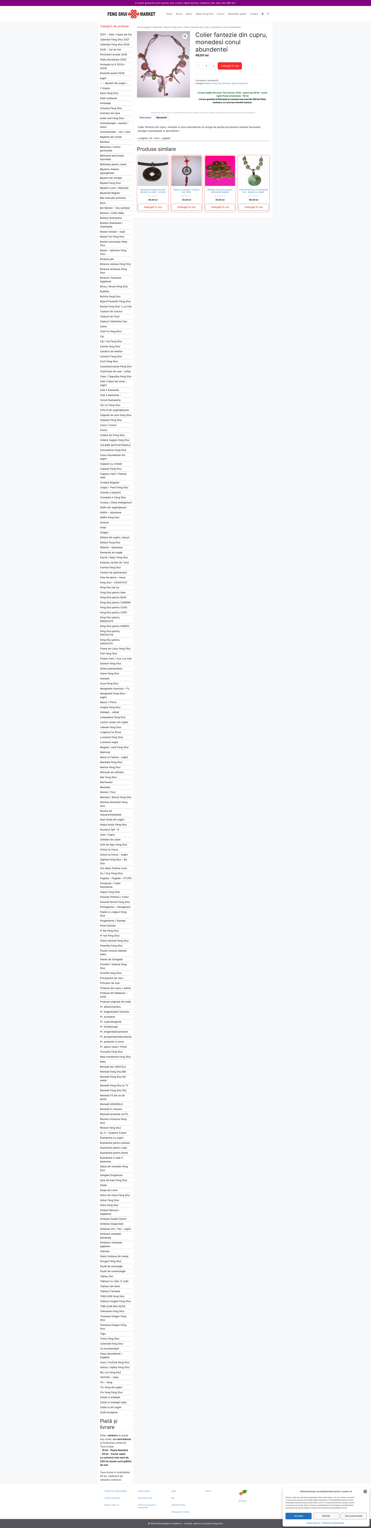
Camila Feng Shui (110, 346)
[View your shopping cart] (262, 14)
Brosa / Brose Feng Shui (114, 286)
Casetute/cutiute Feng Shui (116, 366)
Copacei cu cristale (111, 463)
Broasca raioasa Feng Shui (115, 264)
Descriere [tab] (145, 117)
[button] (365, 1491)
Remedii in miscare (111, 1109)
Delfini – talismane (110, 512)
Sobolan (105, 1251)
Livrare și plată (144, 1491)
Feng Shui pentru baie (113, 592)
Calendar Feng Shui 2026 (115, 44)
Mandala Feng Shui (111, 762)
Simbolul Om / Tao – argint (115, 1228)
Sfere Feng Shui (109, 1205)
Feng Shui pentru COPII (113, 612)
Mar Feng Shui (108, 777)
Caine (103, 326)
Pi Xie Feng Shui (109, 930)
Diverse (104, 522)
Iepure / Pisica (108, 702)
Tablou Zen (106, 1276)
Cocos (103, 430)
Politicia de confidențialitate (115, 1491)
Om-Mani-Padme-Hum (113, 868)
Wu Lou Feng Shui (110, 1372)
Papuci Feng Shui (110, 892)
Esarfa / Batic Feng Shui (114, 557)
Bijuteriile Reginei (110, 193)
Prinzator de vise (110, 983)
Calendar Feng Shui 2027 (114, 39)
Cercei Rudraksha (110, 400)
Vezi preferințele (353, 1516)
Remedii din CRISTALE (113, 1066)
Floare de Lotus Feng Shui (115, 648)
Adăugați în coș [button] (153, 207)
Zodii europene (109, 1412)
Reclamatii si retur (145, 1498)
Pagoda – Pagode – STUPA (116, 878)
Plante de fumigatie (111, 959)
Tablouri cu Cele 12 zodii (114, 1281)
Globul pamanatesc (111, 668)
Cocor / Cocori (108, 425)
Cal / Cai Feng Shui (111, 341)
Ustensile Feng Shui (111, 1343)
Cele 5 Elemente (109, 390)
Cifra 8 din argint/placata (114, 410)
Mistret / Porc (108, 792)
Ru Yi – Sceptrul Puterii (113, 1132)
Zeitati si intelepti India (113, 1402)
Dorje (103, 527)
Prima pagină (144, 27)
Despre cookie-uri (111, 1505)
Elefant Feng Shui (110, 542)
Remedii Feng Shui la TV (114, 1085)
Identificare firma (178, 1505)
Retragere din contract (181, 1512)
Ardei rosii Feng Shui (112, 118)
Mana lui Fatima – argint (114, 757)
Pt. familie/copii (109, 1026)
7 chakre (105, 88)
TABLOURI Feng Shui (112, 1296)
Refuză (326, 1516)
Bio (173, 1498)
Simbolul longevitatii (111, 1223)
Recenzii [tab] (161, 117)
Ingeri (103, 78)
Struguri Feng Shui (110, 1261)
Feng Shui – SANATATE (113, 582)
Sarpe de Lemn (109, 1190)
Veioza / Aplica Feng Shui (114, 1367)
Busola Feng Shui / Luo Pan (116, 306)
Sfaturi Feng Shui (204, 13)
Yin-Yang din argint (111, 1387)
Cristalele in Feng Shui (113, 497)
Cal (102, 336)
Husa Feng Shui (109, 683)
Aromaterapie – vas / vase (115, 131)
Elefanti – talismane (111, 547)
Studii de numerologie (113, 1271)
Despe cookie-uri (314, 1523)
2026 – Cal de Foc (110, 49)
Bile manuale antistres (113, 197)
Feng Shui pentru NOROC (114, 626)
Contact (254, 13)
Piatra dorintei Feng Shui (114, 940)
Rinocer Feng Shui (110, 1127)
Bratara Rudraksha (111, 217)
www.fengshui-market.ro (169, 1523)
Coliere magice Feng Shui (114, 440)
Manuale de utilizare (112, 772)
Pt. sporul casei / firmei (113, 1046)
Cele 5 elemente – (110, 395)
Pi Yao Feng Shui (109, 935)
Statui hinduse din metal (114, 1256)
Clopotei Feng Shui (111, 420)
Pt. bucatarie (107, 1016)
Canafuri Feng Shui (111, 356)
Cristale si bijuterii (110, 492)
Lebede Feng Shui (110, 727)
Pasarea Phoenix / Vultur (114, 896)
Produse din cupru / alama (115, 988)
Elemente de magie (111, 552)
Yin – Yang (106, 1382)
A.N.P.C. (208, 1491)
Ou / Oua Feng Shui (111, 873)
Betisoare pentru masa (113, 164)
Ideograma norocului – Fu (114, 688)
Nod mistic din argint (112, 819)
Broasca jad (107, 259)
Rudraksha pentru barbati (115, 1142)
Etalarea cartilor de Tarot (114, 562)
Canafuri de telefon (111, 351)
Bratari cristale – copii (112, 231)
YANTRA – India (109, 1377)
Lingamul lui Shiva (110, 732)
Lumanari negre (109, 742)
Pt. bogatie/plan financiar (114, 1011)
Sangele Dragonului (111, 1175)
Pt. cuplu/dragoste (110, 1021)
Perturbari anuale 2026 (113, 54)
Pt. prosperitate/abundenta (116, 1036)
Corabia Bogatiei (109, 482)
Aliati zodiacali (108, 98)
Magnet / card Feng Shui (114, 747)
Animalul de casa (110, 113)
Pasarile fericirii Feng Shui (115, 902)
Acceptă (298, 1516)
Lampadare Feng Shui (113, 717)
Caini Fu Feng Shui (110, 331)
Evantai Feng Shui (110, 567)
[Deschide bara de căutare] (268, 14)
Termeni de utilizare (112, 1498)
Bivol (103, 203)
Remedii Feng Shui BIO (113, 1071)
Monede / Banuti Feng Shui (167, 27)
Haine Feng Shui (109, 673)
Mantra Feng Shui (110, 767)
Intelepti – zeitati (109, 712)
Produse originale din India (115, 1001)
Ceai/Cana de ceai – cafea (115, 371)
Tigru (103, 1333)
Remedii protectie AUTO (114, 1114)
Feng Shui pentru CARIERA (115, 602)
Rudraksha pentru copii (113, 1147)
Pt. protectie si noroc (112, 1041)
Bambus (105, 141)
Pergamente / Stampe (113, 920)
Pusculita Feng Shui (111, 1051)
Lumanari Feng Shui (111, 737)
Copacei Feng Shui (111, 468)
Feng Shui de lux (109, 587)
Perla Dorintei (108, 925)
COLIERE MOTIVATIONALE (115, 445)
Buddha (104, 291)
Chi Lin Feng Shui (110, 405)
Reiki (103, 1061)
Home (169, 13)
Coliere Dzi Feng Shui (112, 435)
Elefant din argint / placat (114, 537)
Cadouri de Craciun (111, 311)
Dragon (104, 532)
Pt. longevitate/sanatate (114, 1031)
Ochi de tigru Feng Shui (113, 844)
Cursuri (220, 13)
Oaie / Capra (107, 834)
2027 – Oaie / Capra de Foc (116, 34)
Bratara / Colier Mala (112, 213)
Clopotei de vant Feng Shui (115, 415)
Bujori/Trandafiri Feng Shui (115, 301)
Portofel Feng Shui (110, 973)
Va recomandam (109, 1348)
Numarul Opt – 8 (109, 829)
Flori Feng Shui (108, 653)
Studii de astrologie (111, 1266)
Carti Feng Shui (109, 361)
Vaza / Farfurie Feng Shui (114, 1362)
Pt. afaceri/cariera (110, 1006)
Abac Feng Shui (109, 93)
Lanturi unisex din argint (114, 722)
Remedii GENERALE (111, 1104)
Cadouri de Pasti (109, 316)
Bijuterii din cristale (111, 177)
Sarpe (103, 1185)
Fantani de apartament (113, 572)
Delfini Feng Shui (109, 517)
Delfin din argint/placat (113, 507)
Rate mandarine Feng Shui (115, 1056)
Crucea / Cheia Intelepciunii (116, 502)
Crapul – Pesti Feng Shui (114, 487)
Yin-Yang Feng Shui (111, 1392)
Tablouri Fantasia (110, 1291)
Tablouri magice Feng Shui (115, 1301)
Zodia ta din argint (110, 1407)
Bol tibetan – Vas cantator (115, 207)
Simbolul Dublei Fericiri (113, 1218)
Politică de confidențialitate (333, 1523)
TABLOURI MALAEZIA (113, 1306)
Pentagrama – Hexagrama (115, 906)
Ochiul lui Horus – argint (114, 854)
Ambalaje (105, 103)
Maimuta (105, 752)
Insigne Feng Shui (110, 707)
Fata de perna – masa (113, 577)
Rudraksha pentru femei (114, 1152)
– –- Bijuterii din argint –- (114, 83)
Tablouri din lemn (110, 1286)
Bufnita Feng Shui (110, 296)
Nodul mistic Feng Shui (113, 824)
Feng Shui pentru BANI (113, 597)
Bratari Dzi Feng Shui (112, 236)
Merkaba (105, 787)
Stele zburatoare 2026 (113, 59)
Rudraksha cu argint (111, 1137)
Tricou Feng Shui (109, 1338)
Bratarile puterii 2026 (112, 73)
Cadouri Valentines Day (113, 321)
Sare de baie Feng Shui (113, 1180)
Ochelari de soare (110, 839)
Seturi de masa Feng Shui (115, 1195)
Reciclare (243, 1501)
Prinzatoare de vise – (112, 978)
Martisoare (106, 782)
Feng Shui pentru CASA (113, 607)
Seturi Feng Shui (109, 1200)
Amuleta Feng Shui (111, 108)
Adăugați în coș (230, 65)
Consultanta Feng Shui (113, 450)
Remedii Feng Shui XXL (113, 1090)
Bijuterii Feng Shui (213, 83)
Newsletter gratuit (237, 13)
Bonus (179, 13)
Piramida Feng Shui (111, 945)
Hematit (104, 678)
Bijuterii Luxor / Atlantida (114, 187)
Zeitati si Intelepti (110, 1397)
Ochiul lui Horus (109, 849)
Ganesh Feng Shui (110, 663)
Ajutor (189, 13)
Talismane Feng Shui (112, 1311)
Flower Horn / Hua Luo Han (116, 658)
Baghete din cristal (111, 136)
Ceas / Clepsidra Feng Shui (115, 376)
